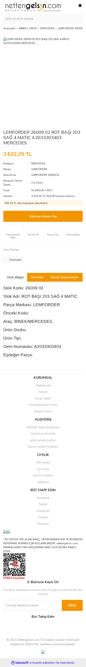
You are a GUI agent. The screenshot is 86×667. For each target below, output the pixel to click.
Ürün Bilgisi (15, 277)
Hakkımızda (43, 386)
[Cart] (78, 7)
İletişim (43, 392)
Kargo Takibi (43, 399)
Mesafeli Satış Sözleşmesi (43, 427)
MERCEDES (38, 163)
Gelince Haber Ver (43, 216)
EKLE (72, 605)
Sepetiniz (43, 482)
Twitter (43, 504)
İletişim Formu (43, 411)
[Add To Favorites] (13, 234)
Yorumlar (37, 277)
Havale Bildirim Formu (43, 405)
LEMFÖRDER (39, 169)
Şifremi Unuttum (43, 476)
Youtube (43, 517)
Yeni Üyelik (43, 463)
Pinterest (43, 524)
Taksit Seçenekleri (64, 277)
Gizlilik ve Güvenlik (43, 434)
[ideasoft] (20, 663)
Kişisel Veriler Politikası (43, 447)
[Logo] (33, 7)
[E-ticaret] (42, 663)
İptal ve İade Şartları (43, 440)
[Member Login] (69, 7)
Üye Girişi (43, 469)
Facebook (43, 498)
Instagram (43, 511)
